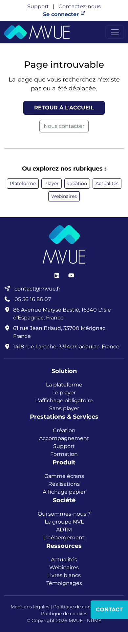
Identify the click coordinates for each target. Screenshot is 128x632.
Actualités (107, 183)
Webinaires (64, 196)
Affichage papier (64, 492)
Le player (64, 392)
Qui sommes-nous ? (64, 514)
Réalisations (64, 484)
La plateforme (64, 385)
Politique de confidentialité (84, 607)
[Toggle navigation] (115, 32)
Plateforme (23, 183)
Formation (64, 454)
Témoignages (64, 583)
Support (38, 6)
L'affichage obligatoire (64, 400)
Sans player (64, 408)
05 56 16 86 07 (32, 299)
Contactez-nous (79, 6)
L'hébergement (64, 537)
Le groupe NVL (64, 522)
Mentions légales (30, 607)
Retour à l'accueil (64, 108)
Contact (109, 609)
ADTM (64, 530)
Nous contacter (64, 126)
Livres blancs (64, 575)
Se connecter (61, 14)
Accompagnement (64, 438)
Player (51, 183)
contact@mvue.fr (36, 289)
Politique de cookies (64, 614)
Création (77, 183)
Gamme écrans (64, 476)
